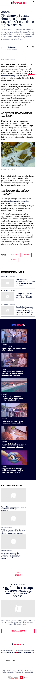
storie (25, 652)
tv (34, 652)
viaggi (30, 652)
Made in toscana (6, 652)
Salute (3, 527)
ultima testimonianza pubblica (18, 74)
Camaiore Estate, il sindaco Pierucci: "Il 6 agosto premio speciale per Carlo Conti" (12, 373)
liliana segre (14, 255)
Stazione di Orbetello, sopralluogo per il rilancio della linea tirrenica (13, 349)
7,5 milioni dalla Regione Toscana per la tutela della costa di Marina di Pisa (12, 398)
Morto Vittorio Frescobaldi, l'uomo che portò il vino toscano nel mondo (25, 282)
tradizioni (13, 259)
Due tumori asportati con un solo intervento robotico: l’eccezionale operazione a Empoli (12, 556)
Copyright (10, 672)
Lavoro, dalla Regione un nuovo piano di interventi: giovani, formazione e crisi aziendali (13, 446)
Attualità (5, 12)
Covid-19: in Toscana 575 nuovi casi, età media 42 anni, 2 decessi (18, 592)
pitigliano (26, 255)
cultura (11, 650)
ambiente (4, 650)
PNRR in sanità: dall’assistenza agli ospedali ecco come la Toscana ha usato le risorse (13, 532)
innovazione (30, 650)
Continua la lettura (18, 631)
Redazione (12, 47)
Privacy (13, 670)
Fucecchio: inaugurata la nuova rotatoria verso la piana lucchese (13, 509)
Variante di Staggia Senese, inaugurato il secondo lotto (12, 422)
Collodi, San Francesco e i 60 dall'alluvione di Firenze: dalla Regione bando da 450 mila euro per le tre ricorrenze (25, 310)
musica (14, 652)
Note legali (6, 670)
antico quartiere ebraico (18, 201)
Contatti (24, 672)
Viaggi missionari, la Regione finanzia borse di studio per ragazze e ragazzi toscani (13, 471)
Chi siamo (18, 672)
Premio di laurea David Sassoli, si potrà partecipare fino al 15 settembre (25, 296)
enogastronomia (20, 650)
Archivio (30, 672)
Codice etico (28, 670)
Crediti (4, 672)
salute (19, 652)
